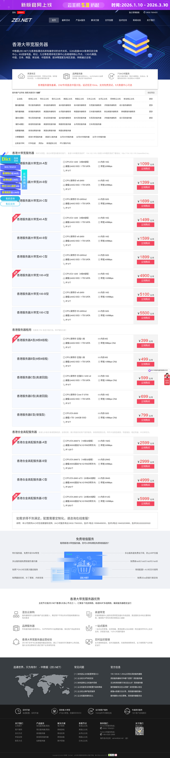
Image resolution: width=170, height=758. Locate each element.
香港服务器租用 (34, 111)
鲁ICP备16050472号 (101, 755)
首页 (54, 20)
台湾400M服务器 (66, 137)
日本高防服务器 (95, 124)
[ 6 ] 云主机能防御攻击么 (83, 695)
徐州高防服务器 (80, 117)
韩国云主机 (79, 98)
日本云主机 (91, 98)
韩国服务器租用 (80, 111)
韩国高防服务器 (65, 124)
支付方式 (18, 733)
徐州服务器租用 (80, 105)
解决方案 (95, 20)
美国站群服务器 (50, 130)
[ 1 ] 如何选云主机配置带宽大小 (86, 674)
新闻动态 (137, 20)
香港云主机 (32, 98)
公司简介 (18, 725)
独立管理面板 (134, 12)
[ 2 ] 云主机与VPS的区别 (83, 678)
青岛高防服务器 (50, 117)
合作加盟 (109, 20)
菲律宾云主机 (115, 98)
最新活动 (66, 20)
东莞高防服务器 (95, 117)
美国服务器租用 (50, 111)
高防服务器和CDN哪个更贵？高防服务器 (126, 678)
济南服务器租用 (110, 105)
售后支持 (10, 204)
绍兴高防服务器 (125, 117)
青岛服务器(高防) (43, 725)
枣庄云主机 (44, 98)
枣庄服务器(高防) (43, 729)
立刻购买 (145, 168)
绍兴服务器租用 (125, 105)
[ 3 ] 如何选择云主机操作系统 (85, 682)
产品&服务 (80, 20)
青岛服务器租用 (50, 105)
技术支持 (123, 20)
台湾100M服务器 (99, 137)
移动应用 (60, 733)
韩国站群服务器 (65, 130)
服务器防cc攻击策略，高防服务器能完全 (126, 695)
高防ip (41, 143)
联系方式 (18, 740)
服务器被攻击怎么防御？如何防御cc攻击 (126, 687)
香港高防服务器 (34, 124)
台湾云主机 (103, 98)
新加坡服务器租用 (111, 111)
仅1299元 (10, 192)
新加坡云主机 (129, 98)
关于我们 (151, 20)
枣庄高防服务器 (34, 117)
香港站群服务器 (34, 130)
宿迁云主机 (56, 98)
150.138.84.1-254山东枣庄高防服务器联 (126, 674)
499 (10, 186)
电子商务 (60, 725)
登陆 (14, 12)
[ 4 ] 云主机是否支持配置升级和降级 (88, 687)
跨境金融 (60, 737)
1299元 (10, 180)
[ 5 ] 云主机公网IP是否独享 (84, 691)
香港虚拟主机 (51, 143)
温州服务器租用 (65, 105)
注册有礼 (21, 12)
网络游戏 (60, 729)
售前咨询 (10, 198)
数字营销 (60, 740)
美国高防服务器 (50, 124)
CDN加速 (32, 143)
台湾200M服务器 (82, 137)
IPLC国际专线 (65, 143)
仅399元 (10, 173)
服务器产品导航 (18, 92)
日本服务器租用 (95, 111)
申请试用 (18, 737)
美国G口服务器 (51, 137)
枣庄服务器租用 (34, 105)
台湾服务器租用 (65, 111)
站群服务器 (40, 740)
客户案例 (18, 729)
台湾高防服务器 (80, 124)
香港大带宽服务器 (35, 137)
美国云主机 (67, 98)
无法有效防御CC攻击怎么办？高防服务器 (127, 682)
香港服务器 (40, 733)
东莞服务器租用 (95, 105)
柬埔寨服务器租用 (128, 111)
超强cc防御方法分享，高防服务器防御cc (126, 691)
